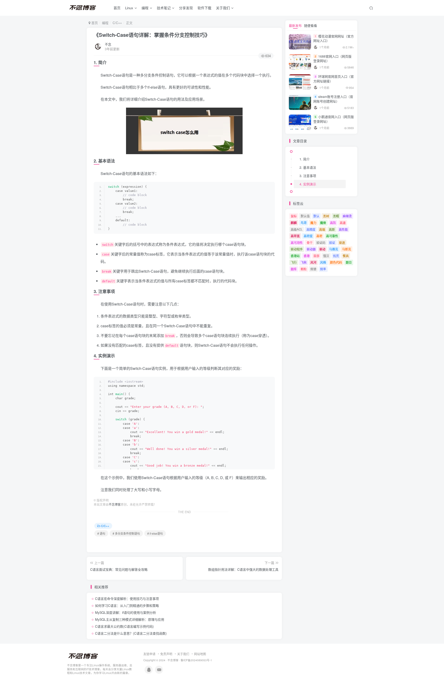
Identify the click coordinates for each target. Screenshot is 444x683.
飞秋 (304, 262)
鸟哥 (304, 222)
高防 (333, 222)
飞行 (294, 262)
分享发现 (186, 7)
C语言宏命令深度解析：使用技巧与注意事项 (127, 598)
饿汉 (326, 255)
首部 (316, 255)
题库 (294, 269)
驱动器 (311, 249)
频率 (323, 269)
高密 (319, 236)
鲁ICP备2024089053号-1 (196, 660)
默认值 (305, 216)
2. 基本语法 (307, 167)
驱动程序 (297, 249)
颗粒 (304, 269)
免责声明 (166, 654)
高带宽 (295, 236)
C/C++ (117, 22)
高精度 (310, 229)
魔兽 (323, 222)
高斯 (332, 229)
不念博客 (115, 504)
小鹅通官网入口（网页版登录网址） (333, 119)
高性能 (343, 229)
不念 (108, 44)
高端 (322, 229)
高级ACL (296, 229)
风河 (313, 262)
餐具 (346, 255)
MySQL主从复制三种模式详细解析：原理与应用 (129, 619)
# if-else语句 (155, 533)
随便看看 (310, 25)
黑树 (326, 216)
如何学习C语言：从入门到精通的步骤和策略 (127, 605)
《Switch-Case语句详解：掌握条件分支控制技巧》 (152, 34)
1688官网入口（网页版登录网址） (332, 58)
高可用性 (297, 242)
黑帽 (336, 216)
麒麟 (294, 222)
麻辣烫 (347, 216)
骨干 (310, 242)
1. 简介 (304, 159)
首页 (117, 7)
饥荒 (336, 255)
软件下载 (204, 7)
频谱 (313, 269)
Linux (129, 7)
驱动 (322, 249)
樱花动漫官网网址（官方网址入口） (333, 38)
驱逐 (342, 242)
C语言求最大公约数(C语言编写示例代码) (124, 626)
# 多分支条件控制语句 (126, 533)
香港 (307, 255)
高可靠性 (332, 236)
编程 (145, 7)
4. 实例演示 (307, 184)
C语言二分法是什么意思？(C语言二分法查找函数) (131, 633)
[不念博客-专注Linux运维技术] (83, 656)
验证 (332, 242)
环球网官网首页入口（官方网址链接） (333, 78)
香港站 (295, 255)
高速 (343, 222)
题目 (349, 262)
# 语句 (101, 533)
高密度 (308, 236)
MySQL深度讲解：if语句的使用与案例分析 (125, 612)
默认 (316, 216)
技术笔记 (164, 7)
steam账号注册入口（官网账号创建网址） (333, 98)
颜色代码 (336, 262)
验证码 (320, 242)
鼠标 (294, 216)
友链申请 (149, 654)
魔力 (313, 222)
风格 (323, 262)
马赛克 (333, 249)
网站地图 (200, 654)
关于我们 (183, 654)
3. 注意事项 (307, 175)
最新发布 (295, 25)
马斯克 (346, 249)
